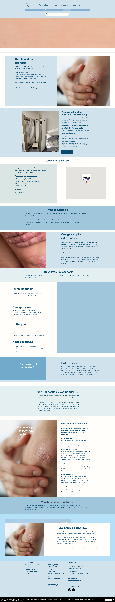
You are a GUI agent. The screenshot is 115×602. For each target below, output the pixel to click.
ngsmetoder (79, 566)
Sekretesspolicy (18, 600)
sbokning (72, 564)
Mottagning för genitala (75, 573)
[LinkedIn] (73, 589)
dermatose (85, 573)
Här (49, 578)
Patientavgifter (73, 574)
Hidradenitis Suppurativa (75, 568)
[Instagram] (69, 589)
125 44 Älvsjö (19, 194)
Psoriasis (71, 569)
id (70, 564)
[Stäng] (113, 600)
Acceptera (108, 599)
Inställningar (100, 599)
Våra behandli (72, 566)
